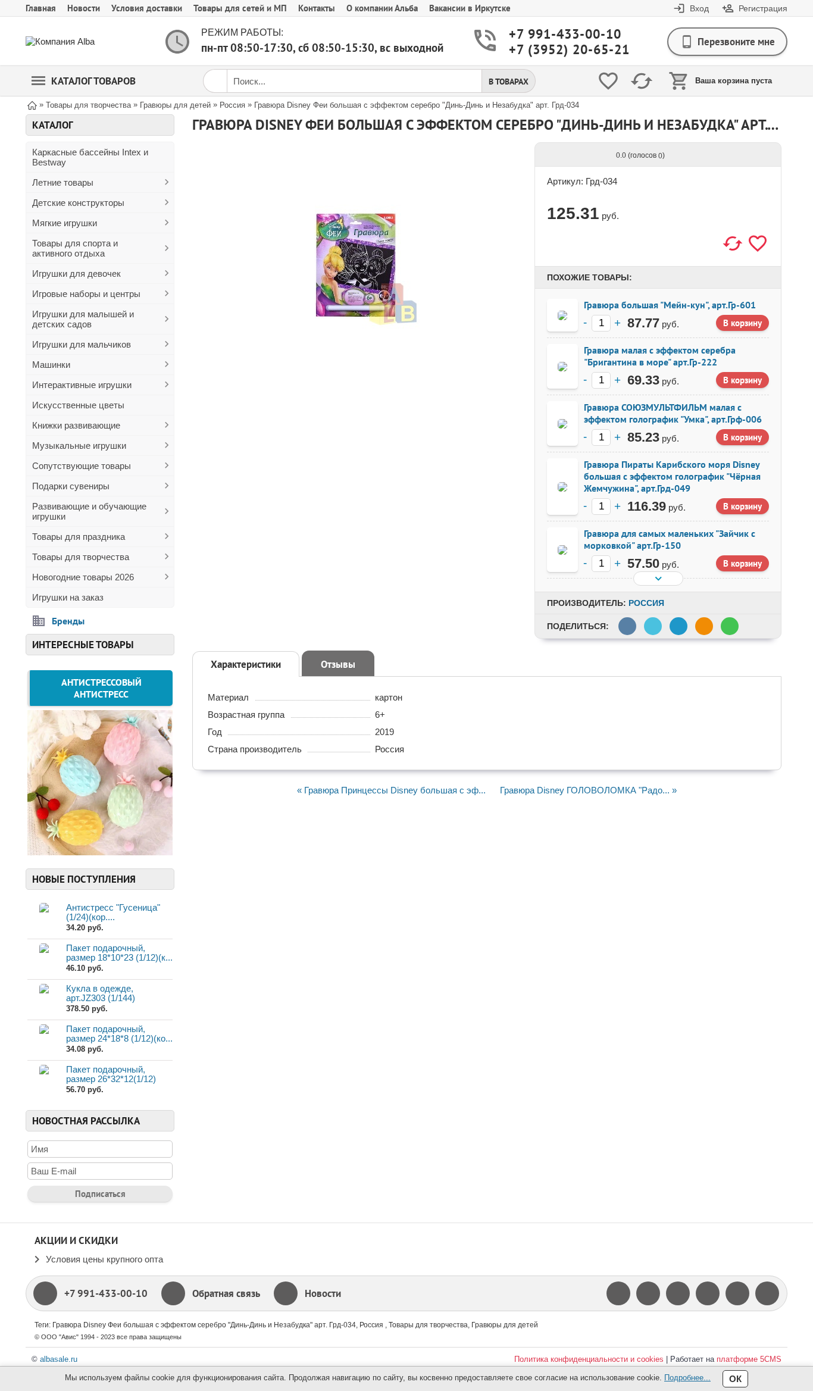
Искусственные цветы (78, 405)
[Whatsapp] (737, 1293)
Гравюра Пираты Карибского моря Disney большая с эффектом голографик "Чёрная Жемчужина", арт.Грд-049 (672, 476)
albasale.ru (58, 1359)
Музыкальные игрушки (79, 445)
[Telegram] (767, 1293)
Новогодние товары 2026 (83, 577)
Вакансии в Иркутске (470, 8)
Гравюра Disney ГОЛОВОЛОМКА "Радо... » (588, 790)
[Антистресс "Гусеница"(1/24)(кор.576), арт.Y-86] (43, 918)
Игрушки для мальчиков (81, 344)
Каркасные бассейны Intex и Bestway (90, 157)
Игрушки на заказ (68, 597)
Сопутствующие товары (81, 466)
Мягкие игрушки (64, 223)
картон (388, 697)
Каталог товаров (93, 80)
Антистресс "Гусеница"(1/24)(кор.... (113, 912)
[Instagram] (708, 1293)
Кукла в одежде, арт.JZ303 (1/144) (100, 993)
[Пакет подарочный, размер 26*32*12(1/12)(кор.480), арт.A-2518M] (43, 1080)
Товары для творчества (80, 557)
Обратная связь (226, 1293)
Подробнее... (687, 1377)
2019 (384, 732)
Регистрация (763, 8)
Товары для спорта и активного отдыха (75, 248)
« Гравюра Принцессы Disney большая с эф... (391, 790)
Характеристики (246, 664)
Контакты (316, 8)
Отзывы (338, 664)
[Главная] (32, 104)
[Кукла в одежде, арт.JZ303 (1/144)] (43, 999)
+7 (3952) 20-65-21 (555, 50)
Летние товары (62, 182)
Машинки (51, 365)
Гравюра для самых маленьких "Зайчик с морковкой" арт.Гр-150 (669, 539)
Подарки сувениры (71, 486)
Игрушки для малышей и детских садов (83, 319)
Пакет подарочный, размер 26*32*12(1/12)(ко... (111, 1078)
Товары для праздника (78, 537)
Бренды (68, 621)
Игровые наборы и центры (86, 294)
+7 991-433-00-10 (555, 34)
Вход (699, 8)
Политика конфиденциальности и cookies (589, 1359)
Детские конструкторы (78, 203)
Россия (646, 603)
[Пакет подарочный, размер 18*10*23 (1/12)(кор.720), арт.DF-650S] (43, 958)
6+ (380, 714)
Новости (83, 8)
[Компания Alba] (73, 41)
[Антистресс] (100, 852)
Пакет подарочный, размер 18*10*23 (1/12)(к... (119, 952)
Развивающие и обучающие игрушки (89, 511)
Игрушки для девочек (76, 273)
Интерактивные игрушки (82, 385)
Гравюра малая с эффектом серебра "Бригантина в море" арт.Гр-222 (660, 356)
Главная (41, 8)
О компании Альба (382, 8)
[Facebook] (618, 1293)
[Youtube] (648, 1293)
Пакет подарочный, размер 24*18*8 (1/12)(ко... (119, 1033)
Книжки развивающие (76, 425)
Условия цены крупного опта (104, 1259)
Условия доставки (146, 8)
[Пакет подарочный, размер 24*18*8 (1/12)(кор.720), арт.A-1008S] (43, 1039)
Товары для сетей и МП (240, 8)
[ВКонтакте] (678, 1293)
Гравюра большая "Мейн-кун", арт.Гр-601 (670, 305)
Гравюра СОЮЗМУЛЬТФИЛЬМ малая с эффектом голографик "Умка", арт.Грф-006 (673, 413)
